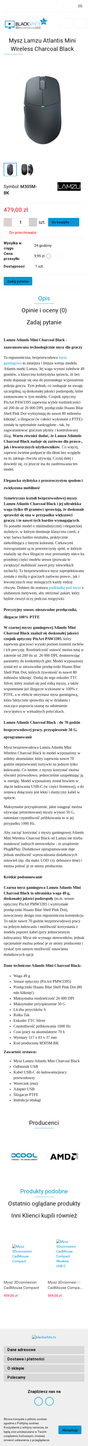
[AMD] (64, 1156)
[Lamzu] (69, 186)
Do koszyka (61, 222)
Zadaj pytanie (18, 281)
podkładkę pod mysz (65, 588)
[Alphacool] (24, 1156)
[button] (44, 1350)
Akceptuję (70, 1430)
